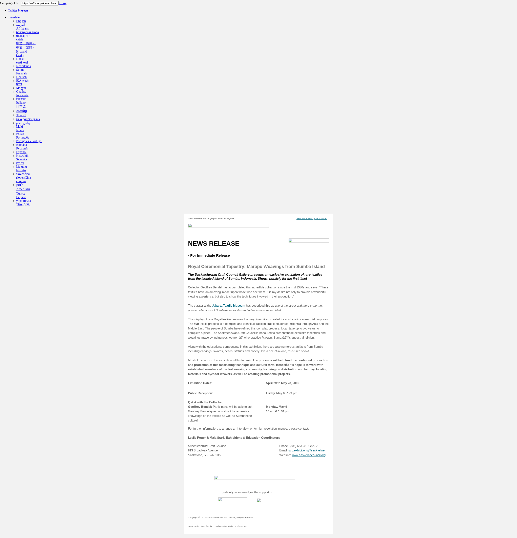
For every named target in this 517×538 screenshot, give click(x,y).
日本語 (21, 106)
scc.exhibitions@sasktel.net (306, 450)
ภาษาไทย (23, 189)
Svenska (21, 159)
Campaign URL (10, 3)
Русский (22, 148)
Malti (19, 126)
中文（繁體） (26, 47)
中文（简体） (26, 43)
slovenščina (23, 177)
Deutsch (21, 77)
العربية (20, 24)
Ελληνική (22, 80)
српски (21, 181)
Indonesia (22, 95)
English (21, 21)
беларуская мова (27, 32)
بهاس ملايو (23, 123)
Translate (14, 17)
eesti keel (22, 62)
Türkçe (20, 193)
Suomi (20, 69)
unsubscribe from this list (200, 526)
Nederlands (23, 66)
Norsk (20, 130)
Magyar (21, 88)
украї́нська (23, 200)
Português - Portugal (29, 141)
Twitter (18, 10)
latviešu (21, 170)
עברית (20, 163)
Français (21, 73)
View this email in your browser (311, 218)
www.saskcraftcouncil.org (309, 455)
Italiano (21, 102)
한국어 (21, 115)
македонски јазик (28, 119)
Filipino (21, 197)
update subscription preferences (231, 526)
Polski (20, 134)
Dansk (20, 58)
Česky (20, 55)
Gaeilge (21, 91)
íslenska (21, 99)
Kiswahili (22, 155)
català (19, 39)
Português (22, 137)
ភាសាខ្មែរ (21, 111)
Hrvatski (21, 51)
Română (21, 144)
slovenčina (23, 174)
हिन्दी (19, 84)
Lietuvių (21, 166)
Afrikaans (22, 28)
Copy (62, 3)
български (23, 35)
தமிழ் (19, 184)
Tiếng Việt (22, 204)
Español (21, 152)
